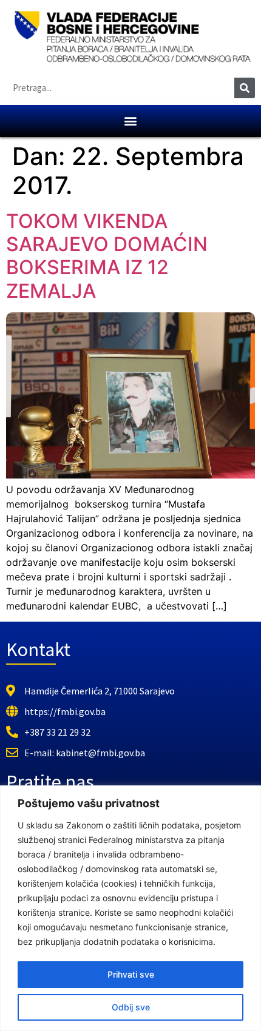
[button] (131, 121)
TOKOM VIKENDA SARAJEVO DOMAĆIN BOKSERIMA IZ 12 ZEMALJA (107, 256)
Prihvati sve (130, 974)
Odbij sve (131, 1007)
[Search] (244, 88)
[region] (130, 908)
